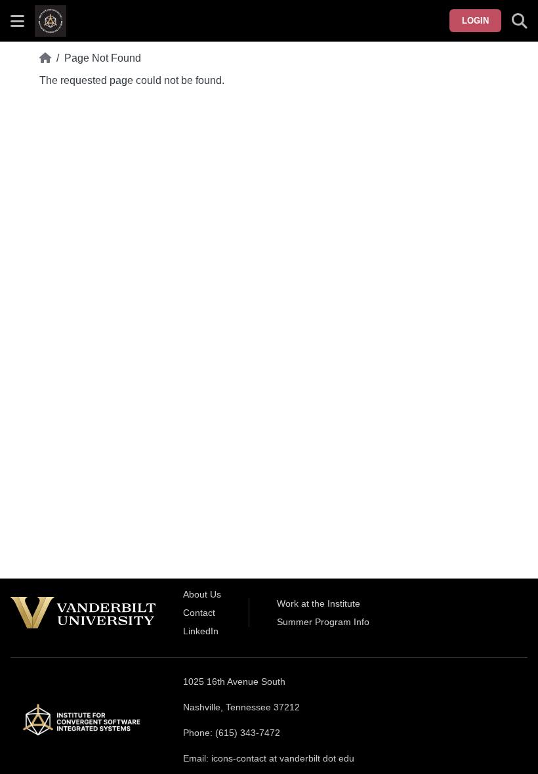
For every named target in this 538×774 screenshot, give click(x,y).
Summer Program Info (323, 622)
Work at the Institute (318, 603)
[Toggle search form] (520, 21)
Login (475, 21)
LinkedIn (200, 631)
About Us (202, 594)
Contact (199, 612)
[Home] (45, 58)
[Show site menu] (17, 21)
